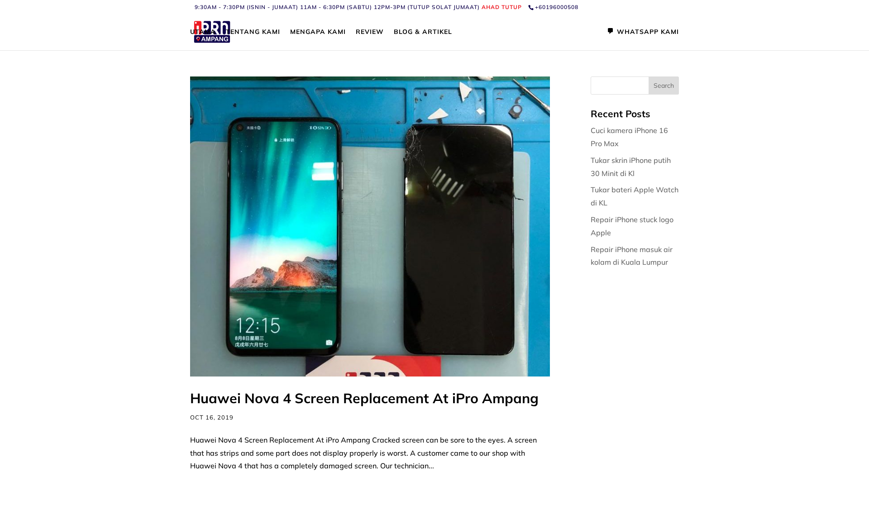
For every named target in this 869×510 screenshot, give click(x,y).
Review (370, 32)
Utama (203, 32)
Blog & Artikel (423, 32)
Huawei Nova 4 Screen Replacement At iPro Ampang (364, 398)
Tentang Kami (253, 32)
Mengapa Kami (318, 32)
